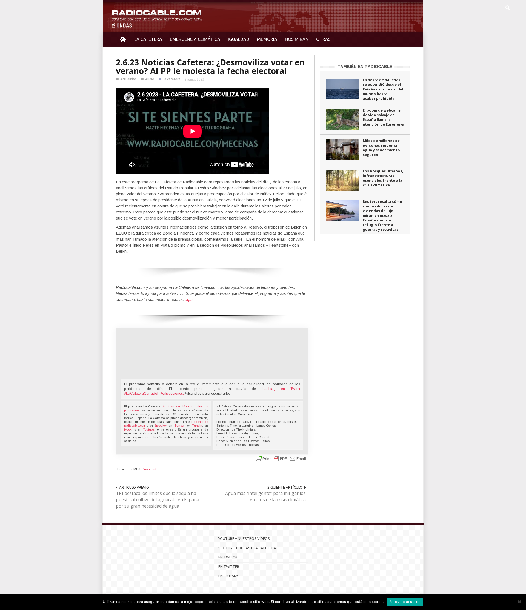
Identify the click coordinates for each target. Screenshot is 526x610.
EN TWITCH (227, 557)
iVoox (128, 429)
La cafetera (172, 79)
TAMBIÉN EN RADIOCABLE (365, 66)
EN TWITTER (228, 566)
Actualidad (128, 79)
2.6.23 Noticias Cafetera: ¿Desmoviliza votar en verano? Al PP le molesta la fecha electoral (210, 66)
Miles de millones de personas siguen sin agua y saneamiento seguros (381, 147)
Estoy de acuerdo (405, 601)
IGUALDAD (238, 39)
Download (149, 469)
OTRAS (323, 39)
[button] (507, 7)
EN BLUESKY (228, 576)
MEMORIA (267, 39)
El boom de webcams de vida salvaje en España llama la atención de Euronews (383, 117)
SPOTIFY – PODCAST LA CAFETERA (247, 548)
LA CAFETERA (148, 39)
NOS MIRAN (296, 39)
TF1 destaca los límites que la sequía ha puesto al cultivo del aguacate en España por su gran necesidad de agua (157, 499)
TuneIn (197, 425)
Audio (149, 79)
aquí (189, 299)
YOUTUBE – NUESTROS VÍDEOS (244, 538)
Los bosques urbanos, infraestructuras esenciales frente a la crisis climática (383, 178)
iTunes (179, 425)
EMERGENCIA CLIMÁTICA (195, 39)
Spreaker (160, 425)
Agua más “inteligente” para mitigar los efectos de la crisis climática (265, 496)
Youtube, (149, 429)
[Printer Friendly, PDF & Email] (281, 458)
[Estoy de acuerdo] (519, 602)
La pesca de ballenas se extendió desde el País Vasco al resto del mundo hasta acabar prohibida (383, 89)
